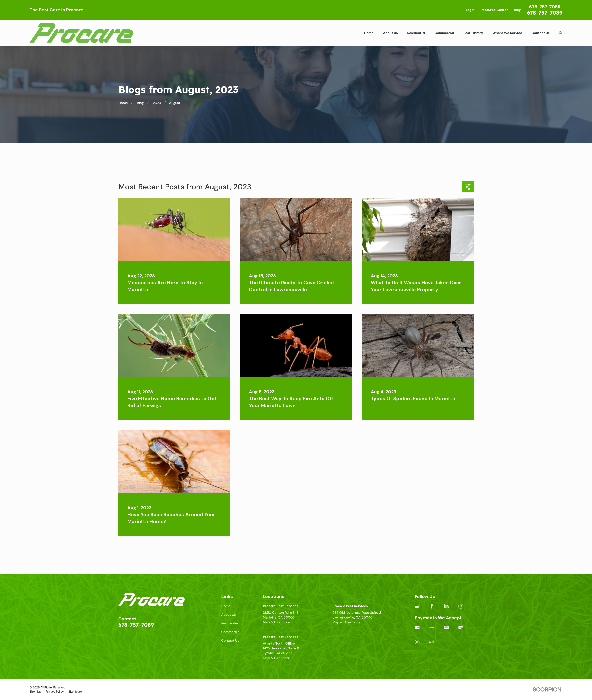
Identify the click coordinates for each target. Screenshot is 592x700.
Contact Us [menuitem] (541, 33)
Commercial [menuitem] (444, 33)
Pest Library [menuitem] (473, 33)
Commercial (230, 632)
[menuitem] (35, 692)
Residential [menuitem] (416, 33)
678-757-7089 (544, 12)
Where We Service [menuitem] (507, 33)
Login (470, 10)
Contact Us (230, 640)
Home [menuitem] (369, 33)
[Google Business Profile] (417, 606)
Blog (517, 10)
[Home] (81, 33)
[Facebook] (431, 606)
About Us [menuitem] (390, 33)
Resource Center (494, 10)
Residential (229, 623)
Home (226, 606)
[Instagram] (460, 606)
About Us (228, 614)
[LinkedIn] (446, 606)
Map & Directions (276, 622)
